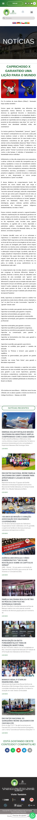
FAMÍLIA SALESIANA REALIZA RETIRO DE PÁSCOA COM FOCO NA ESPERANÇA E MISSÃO (18, 601)
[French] (16, 23)
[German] (18, 23)
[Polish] (23, 23)
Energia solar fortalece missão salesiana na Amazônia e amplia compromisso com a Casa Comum (18, 434)
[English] (13, 23)
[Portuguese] (26, 23)
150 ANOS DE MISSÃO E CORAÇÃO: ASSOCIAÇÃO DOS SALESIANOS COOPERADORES (16, 519)
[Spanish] (28, 23)
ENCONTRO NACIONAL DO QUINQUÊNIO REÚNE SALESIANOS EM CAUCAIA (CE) (18, 720)
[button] (3, 3)
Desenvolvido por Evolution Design (18, 816)
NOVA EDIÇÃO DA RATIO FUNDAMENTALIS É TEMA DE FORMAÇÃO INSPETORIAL (14, 642)
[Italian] (21, 23)
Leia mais (5, 448)
